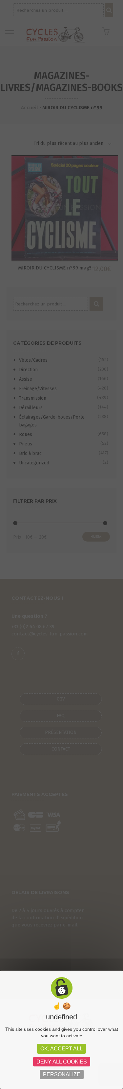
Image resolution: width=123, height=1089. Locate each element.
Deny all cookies (61, 1061)
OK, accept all (61, 1048)
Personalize (61, 1074)
